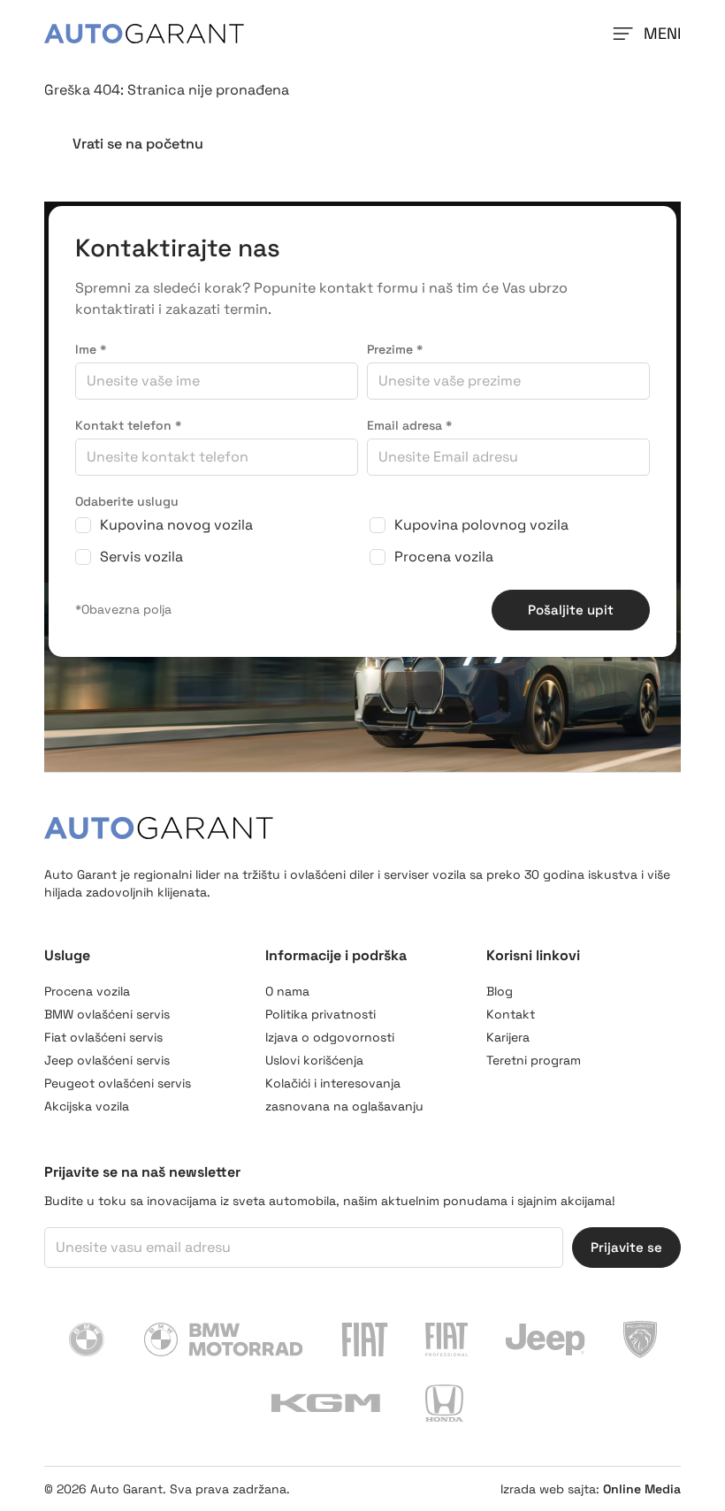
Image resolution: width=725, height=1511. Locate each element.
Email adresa (409, 425)
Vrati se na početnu (137, 143)
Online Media (642, 1489)
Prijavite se (626, 1247)
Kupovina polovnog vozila (481, 524)
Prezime (395, 349)
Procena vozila (443, 556)
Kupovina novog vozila (176, 524)
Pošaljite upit (571, 609)
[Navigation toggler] (621, 33)
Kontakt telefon (128, 425)
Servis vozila (141, 556)
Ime (90, 349)
